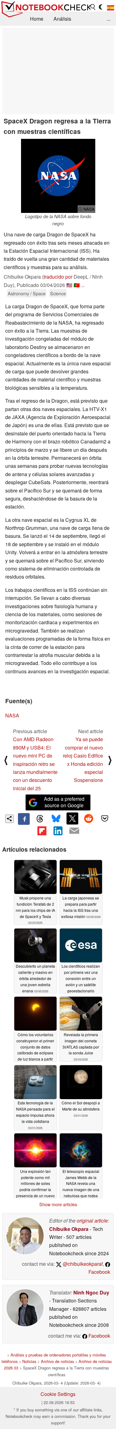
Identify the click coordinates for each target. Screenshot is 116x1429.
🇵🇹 (77, 285)
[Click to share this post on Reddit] (88, 818)
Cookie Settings (58, 1394)
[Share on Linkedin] (58, 831)
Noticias (29, 1361)
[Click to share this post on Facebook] (24, 819)
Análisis (62, 18)
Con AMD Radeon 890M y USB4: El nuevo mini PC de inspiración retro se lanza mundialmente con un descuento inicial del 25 (35, 763)
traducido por (58, 276)
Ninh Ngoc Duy (91, 1292)
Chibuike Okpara (68, 1228)
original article (92, 1220)
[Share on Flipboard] (42, 831)
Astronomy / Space (26, 293)
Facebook (98, 1335)
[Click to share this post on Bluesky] (56, 819)
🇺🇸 (69, 285)
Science (58, 293)
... (108, 18)
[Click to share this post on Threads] (40, 819)
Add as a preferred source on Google (64, 802)
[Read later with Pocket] (105, 818)
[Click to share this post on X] (72, 818)
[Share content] (9, 819)
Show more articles (58, 1204)
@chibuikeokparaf (82, 1263)
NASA (12, 715)
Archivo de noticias (57, 1361)
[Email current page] (74, 831)
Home (36, 18)
